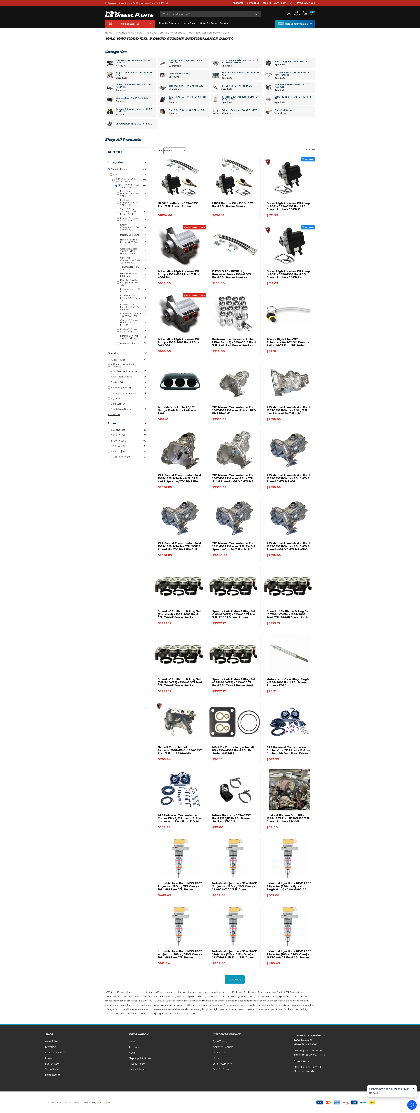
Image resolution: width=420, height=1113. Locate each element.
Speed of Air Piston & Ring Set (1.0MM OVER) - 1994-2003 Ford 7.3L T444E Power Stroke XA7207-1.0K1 (234, 614)
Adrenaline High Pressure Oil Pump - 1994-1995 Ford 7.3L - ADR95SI (178, 274)
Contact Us (253, 2)
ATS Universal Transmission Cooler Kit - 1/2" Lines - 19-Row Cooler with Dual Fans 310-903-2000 (289, 750)
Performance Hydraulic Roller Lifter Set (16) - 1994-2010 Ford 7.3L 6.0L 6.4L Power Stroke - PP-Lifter (234, 342)
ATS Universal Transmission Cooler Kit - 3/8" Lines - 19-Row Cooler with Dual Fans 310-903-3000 (180, 818)
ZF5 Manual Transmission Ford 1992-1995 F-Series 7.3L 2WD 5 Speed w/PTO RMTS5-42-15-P (288, 546)
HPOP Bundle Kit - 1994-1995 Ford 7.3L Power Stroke (178, 205)
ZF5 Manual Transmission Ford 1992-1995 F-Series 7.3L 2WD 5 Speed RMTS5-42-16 (288, 478)
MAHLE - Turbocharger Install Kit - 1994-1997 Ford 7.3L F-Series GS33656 (233, 750)
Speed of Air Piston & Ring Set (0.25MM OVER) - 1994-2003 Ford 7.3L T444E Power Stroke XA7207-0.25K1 (233, 682)
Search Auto (103, 1102)
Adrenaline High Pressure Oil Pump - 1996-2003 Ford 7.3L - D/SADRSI (178, 342)
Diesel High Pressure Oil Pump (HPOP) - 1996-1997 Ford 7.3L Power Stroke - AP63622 (288, 274)
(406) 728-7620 (306, 2)
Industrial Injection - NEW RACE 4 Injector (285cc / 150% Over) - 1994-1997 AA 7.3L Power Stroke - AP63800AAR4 (180, 954)
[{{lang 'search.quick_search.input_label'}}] (256, 14)
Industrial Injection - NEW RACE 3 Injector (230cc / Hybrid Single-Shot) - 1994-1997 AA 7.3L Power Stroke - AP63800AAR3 (289, 886)
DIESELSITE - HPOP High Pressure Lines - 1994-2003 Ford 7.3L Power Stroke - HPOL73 (231, 274)
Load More (234, 979)
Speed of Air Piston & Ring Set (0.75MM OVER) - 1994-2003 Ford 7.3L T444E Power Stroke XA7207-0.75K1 (288, 614)
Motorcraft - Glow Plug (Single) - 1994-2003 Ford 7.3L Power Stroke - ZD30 (289, 682)
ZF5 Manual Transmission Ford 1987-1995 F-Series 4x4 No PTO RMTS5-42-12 (234, 410)
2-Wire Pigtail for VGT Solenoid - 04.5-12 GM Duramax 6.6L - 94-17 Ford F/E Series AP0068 (289, 342)
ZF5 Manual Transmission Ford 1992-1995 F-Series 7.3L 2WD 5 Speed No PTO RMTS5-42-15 (179, 546)
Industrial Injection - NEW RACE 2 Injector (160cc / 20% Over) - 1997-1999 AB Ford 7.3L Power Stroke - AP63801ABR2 (289, 954)
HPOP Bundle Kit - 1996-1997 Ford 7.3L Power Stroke (232, 205)
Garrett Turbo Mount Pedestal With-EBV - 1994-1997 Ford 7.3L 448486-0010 (180, 750)
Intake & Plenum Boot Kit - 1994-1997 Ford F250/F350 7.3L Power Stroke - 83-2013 (288, 818)
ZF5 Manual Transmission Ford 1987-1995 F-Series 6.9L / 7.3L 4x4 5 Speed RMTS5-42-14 (288, 410)
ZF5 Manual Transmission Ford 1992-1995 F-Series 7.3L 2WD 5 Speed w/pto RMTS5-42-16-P (233, 546)
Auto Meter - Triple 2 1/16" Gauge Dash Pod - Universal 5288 (177, 410)
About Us (238, 2)
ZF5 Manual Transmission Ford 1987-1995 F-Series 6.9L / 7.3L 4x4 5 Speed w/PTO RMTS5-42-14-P (180, 478)
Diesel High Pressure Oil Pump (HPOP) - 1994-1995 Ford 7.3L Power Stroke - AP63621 (288, 206)
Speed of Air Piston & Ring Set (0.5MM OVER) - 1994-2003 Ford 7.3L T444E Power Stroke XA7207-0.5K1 (180, 682)
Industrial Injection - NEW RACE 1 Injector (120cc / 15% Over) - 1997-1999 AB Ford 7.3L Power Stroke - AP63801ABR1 (234, 954)
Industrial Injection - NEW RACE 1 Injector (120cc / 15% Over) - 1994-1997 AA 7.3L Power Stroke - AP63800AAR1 (180, 886)
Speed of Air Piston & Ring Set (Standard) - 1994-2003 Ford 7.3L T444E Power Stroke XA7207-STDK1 (179, 614)
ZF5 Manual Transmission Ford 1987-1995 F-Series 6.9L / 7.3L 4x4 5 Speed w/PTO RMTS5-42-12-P (234, 478)
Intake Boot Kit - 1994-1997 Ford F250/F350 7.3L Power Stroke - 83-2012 (231, 818)
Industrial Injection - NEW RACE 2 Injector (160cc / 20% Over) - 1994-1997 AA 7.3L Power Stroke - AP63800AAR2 (234, 886)
